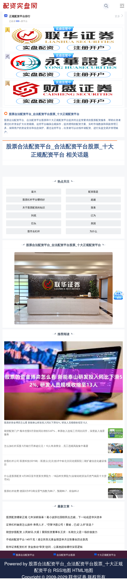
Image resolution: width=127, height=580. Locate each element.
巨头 (33, 223)
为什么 (93, 231)
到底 (33, 215)
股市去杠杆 (33, 231)
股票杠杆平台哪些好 (33, 199)
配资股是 (93, 191)
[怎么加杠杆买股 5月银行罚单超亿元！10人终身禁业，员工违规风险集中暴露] (115, 448)
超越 (93, 199)
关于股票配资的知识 (33, 207)
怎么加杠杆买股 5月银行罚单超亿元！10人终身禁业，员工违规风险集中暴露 (46, 445)
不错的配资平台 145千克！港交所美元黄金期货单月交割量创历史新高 (47, 539)
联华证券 (77, 576)
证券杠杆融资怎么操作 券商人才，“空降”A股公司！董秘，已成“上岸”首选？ (50, 524)
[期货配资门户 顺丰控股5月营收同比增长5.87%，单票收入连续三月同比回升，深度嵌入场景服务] (115, 433)
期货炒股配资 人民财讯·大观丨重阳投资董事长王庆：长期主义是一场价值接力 (51, 532)
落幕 (93, 207)
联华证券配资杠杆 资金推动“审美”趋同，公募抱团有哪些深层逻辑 (44, 547)
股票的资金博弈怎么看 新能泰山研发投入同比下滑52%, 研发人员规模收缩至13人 (45, 422)
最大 (33, 191)
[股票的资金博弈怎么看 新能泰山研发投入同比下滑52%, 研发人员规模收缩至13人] (63, 380)
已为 (93, 215)
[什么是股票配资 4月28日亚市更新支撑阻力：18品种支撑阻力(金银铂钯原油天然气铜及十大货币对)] (115, 478)
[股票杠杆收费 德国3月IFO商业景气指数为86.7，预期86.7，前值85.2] (115, 493)
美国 (93, 223)
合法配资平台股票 (66, 554)
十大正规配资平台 (106, 554)
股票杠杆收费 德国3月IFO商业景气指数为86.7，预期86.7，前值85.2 (41, 491)
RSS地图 (62, 570)
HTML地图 (82, 570)
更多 (117, 16)
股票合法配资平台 (25, 554)
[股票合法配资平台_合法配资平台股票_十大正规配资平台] (20, 5)
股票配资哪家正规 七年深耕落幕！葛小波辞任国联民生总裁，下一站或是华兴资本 (54, 517)
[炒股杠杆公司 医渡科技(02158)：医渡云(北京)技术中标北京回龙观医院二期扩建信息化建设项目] (115, 463)
